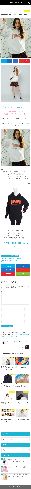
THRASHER (14, 260)
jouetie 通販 (5, 260)
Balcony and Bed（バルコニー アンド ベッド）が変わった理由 (18, 460)
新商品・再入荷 (14, 255)
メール (3, 313)
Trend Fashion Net (15, 3)
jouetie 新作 (19, 258)
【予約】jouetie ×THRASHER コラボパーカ (15, 107)
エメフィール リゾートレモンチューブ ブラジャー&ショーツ (18, 475)
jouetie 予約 (11, 258)
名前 (2, 306)
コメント (3, 291)
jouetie (4, 258)
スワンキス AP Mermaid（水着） (18, 467)
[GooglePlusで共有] (21, 61)
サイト (3, 319)
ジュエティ (5, 255)
